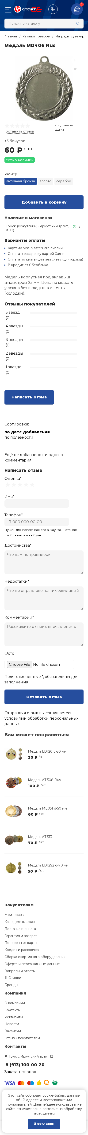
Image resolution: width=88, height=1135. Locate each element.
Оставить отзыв (44, 697)
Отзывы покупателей (22, 1038)
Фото (9, 653)
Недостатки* (16, 581)
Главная (10, 36)
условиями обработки (26, 718)
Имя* (9, 496)
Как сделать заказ (19, 922)
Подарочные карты (20, 943)
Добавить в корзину (44, 202)
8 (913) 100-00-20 (53, 9)
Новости (11, 1024)
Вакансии (12, 1031)
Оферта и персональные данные (32, 964)
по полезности (18, 437)
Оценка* (13, 478)
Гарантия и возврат (20, 936)
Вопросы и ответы (19, 971)
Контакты (12, 1010)
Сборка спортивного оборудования (34, 957)
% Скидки (12, 978)
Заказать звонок (20, 1072)
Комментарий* (19, 617)
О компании (14, 1003)
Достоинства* (17, 545)
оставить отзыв (20, 131)
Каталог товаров (36, 36)
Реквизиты (13, 1017)
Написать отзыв (29, 397)
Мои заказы (14, 915)
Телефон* (13, 515)
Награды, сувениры (71, 36)
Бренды (11, 985)
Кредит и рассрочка (21, 950)
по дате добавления (27, 432)
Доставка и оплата (20, 929)
